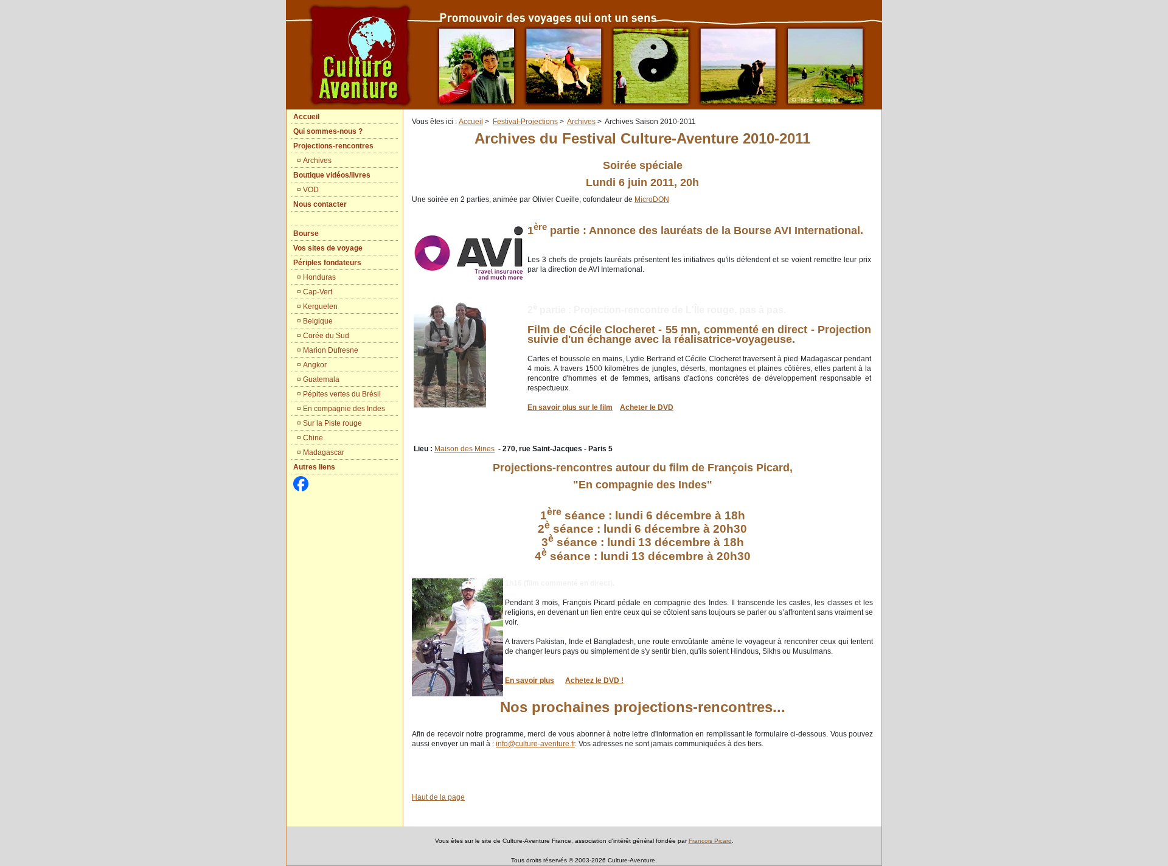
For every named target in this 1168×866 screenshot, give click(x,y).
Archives (317, 160)
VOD (311, 189)
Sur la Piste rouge (332, 423)
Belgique (318, 321)
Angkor (315, 365)
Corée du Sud (326, 335)
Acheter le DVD (646, 407)
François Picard (710, 840)
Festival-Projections (525, 121)
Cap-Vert (317, 292)
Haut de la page (438, 797)
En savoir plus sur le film (570, 407)
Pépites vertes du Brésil (342, 394)
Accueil (471, 121)
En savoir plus (529, 680)
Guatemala (321, 379)
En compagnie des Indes (344, 408)
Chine (313, 438)
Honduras (319, 277)
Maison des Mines (464, 449)
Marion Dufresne (330, 350)
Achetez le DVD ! (594, 680)
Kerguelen (320, 306)
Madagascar (323, 452)
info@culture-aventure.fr (535, 744)
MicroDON (651, 199)
